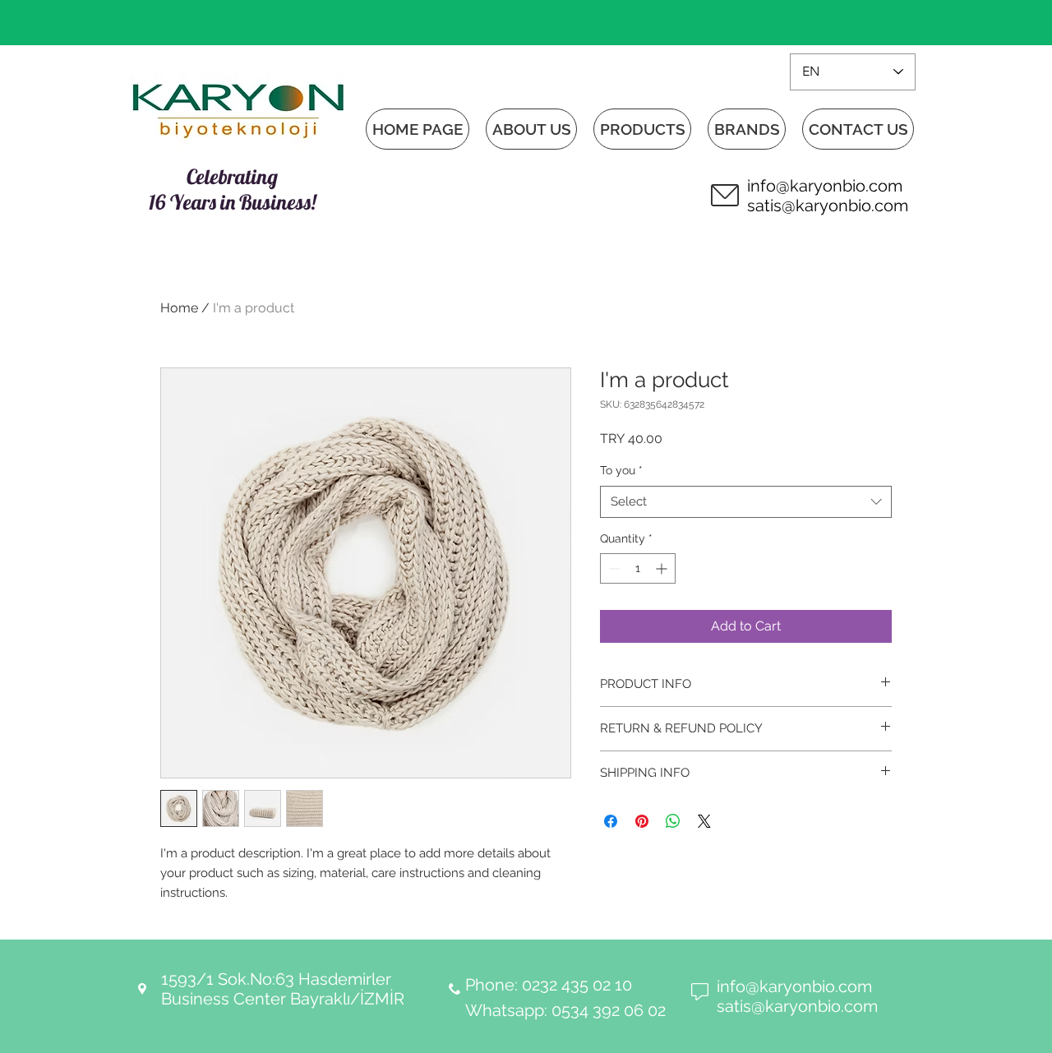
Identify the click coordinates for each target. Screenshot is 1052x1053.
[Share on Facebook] (611, 821)
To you (621, 470)
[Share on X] (704, 821)
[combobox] (746, 502)
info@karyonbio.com (824, 186)
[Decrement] (612, 568)
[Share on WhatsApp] (673, 821)
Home (179, 308)
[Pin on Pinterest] (642, 821)
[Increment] (663, 568)
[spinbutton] (638, 568)
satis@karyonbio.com (827, 205)
